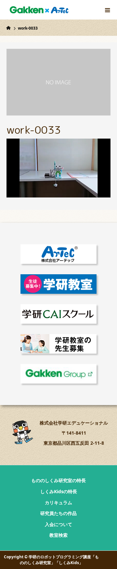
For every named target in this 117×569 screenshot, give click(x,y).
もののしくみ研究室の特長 (58, 480)
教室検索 (58, 535)
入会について (58, 524)
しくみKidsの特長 (58, 491)
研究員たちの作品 (58, 513)
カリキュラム (58, 502)
